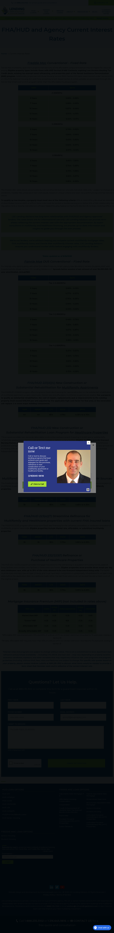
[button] (88, 442)
